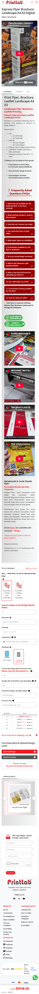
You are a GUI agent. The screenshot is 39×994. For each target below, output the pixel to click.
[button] (7, 585)
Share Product (32, 568)
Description (7, 91)
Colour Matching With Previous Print (16, 669)
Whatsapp (8, 958)
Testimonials (7, 913)
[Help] (12, 637)
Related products (9, 776)
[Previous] (4, 54)
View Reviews (33, 969)
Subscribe (10, 873)
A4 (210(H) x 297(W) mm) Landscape (7, 594)
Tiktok (7, 954)
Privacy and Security (7, 933)
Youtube (8, 951)
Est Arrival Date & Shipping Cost (15, 735)
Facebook (9, 944)
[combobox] (19, 612)
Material (5, 617)
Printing (5, 627)
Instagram (9, 948)
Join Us (5, 910)
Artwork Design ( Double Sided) (14, 691)
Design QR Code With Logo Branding (16, 681)
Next (34, 798)
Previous (5, 798)
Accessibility (7, 929)
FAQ (27, 91)
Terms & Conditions (7, 924)
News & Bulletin (9, 920)
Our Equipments (9, 916)
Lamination (6, 637)
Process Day (7, 700)
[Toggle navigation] (3, 2)
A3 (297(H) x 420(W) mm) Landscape (19, 594)
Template (18, 91)
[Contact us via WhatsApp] (35, 977)
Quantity (18, 606)
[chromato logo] (19, 882)
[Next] (35, 54)
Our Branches (8, 941)
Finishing (5, 647)
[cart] (36, 2)
